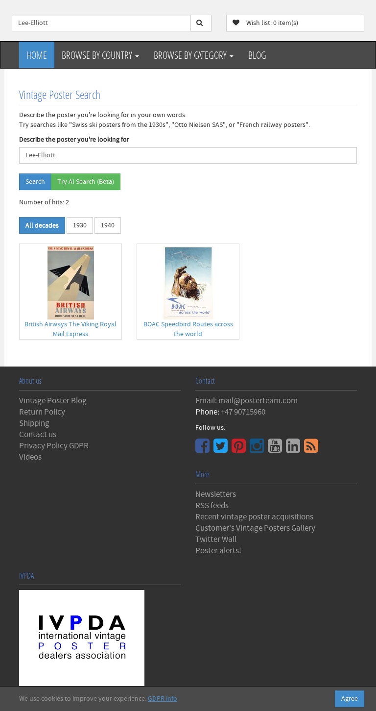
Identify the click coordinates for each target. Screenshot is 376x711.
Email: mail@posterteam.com (246, 400)
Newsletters (215, 494)
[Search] (201, 23)
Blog (257, 55)
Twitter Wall (215, 539)
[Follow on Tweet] (221, 449)
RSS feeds (212, 505)
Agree (349, 698)
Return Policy (42, 412)
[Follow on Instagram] (258, 449)
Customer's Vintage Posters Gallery (255, 528)
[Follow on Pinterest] (240, 449)
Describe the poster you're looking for (74, 139)
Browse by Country (98, 55)
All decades (42, 225)
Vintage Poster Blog (53, 400)
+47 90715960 (243, 412)
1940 (108, 225)
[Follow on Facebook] (203, 449)
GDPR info (162, 698)
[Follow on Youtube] (276, 449)
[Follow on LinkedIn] (294, 449)
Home (36, 55)
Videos (30, 457)
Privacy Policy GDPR (54, 446)
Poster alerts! (218, 550)
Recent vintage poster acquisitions (254, 517)
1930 (80, 225)
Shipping (34, 423)
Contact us (37, 434)
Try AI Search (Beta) (85, 181)
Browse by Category (191, 55)
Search (35, 181)
